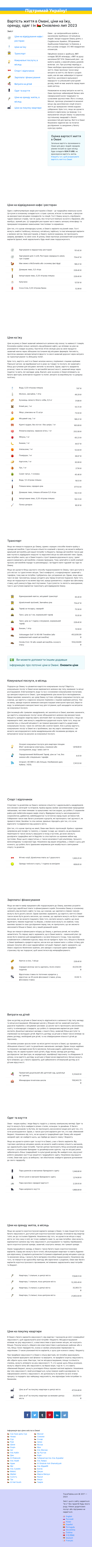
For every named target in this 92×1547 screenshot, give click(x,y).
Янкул (39, 1479)
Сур (12, 1439)
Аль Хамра (42, 1461)
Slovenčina (70, 1530)
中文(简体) (69, 1535)
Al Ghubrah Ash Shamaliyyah (49, 1463)
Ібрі (11, 1466)
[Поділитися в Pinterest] (49, 1414)
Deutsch (69, 1538)
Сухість (13, 1477)
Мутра (40, 1444)
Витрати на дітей (23, 84)
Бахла (39, 1469)
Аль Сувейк (15, 1469)
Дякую (40, 1471)
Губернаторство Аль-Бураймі (50, 1458)
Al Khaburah (15, 1458)
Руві (12, 1442)
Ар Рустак (41, 1453)
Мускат (40, 1434)
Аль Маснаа (42, 1450)
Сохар (40, 1439)
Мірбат (13, 1474)
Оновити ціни (69, 665)
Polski (68, 1522)
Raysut (40, 1477)
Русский (69, 1519)
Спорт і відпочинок (24, 70)
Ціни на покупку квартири (27, 107)
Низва (13, 1436)
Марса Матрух (43, 1474)
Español (69, 1524)
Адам (12, 1463)
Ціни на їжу (20, 47)
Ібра (39, 1447)
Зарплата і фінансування (27, 77)
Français (69, 1540)
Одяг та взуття (22, 90)
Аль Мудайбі (42, 1466)
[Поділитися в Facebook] (27, 1414)
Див (12, 1455)
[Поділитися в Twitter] (34, 1414)
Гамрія (40, 1482)
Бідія (39, 1455)
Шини (12, 1444)
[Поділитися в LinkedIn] (57, 1414)
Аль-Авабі (14, 1461)
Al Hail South (15, 1482)
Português (70, 1527)
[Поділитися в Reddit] (64, 1414)
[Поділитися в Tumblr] (42, 1414)
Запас (39, 1442)
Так (11, 1479)
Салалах (41, 1436)
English (68, 1516)
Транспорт (20, 53)
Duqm (12, 1447)
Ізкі (11, 1450)
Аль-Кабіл (14, 1453)
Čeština (68, 1532)
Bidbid (13, 1471)
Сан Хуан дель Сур (18, 1434)
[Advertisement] (46, 187)
